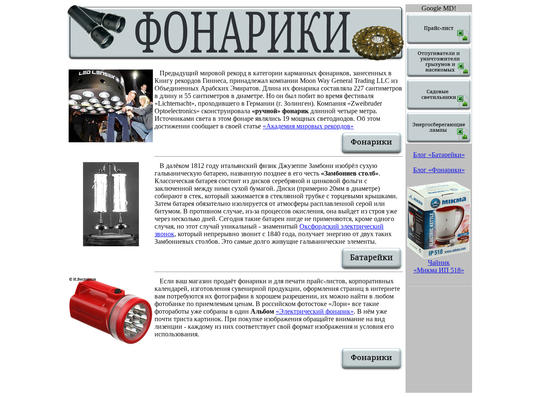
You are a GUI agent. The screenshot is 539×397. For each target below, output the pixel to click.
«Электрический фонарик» (315, 311)
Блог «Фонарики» (439, 169)
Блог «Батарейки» (439, 154)
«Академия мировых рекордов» (308, 126)
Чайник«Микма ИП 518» (439, 266)
